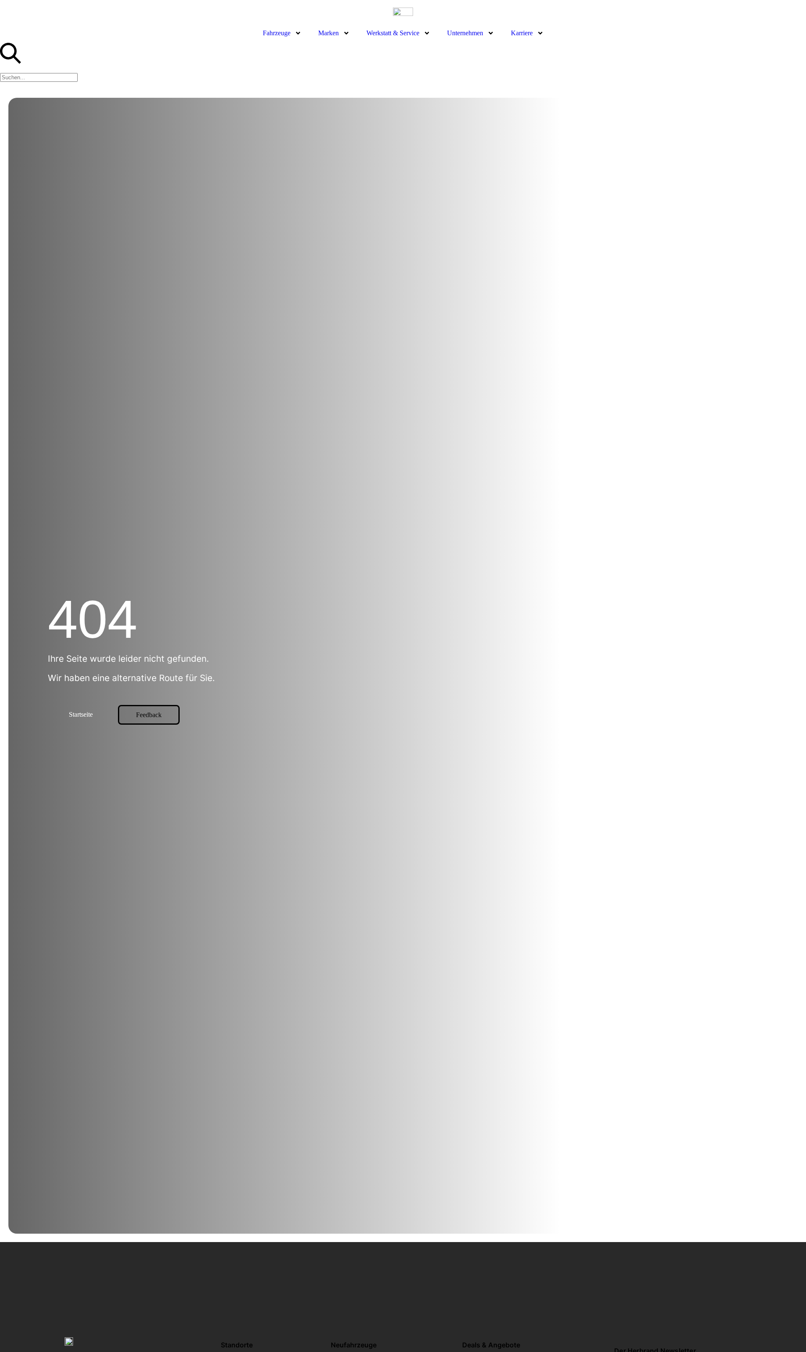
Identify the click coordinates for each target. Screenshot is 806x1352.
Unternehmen (465, 33)
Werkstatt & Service (392, 33)
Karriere (522, 33)
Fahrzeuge (276, 33)
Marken (328, 33)
